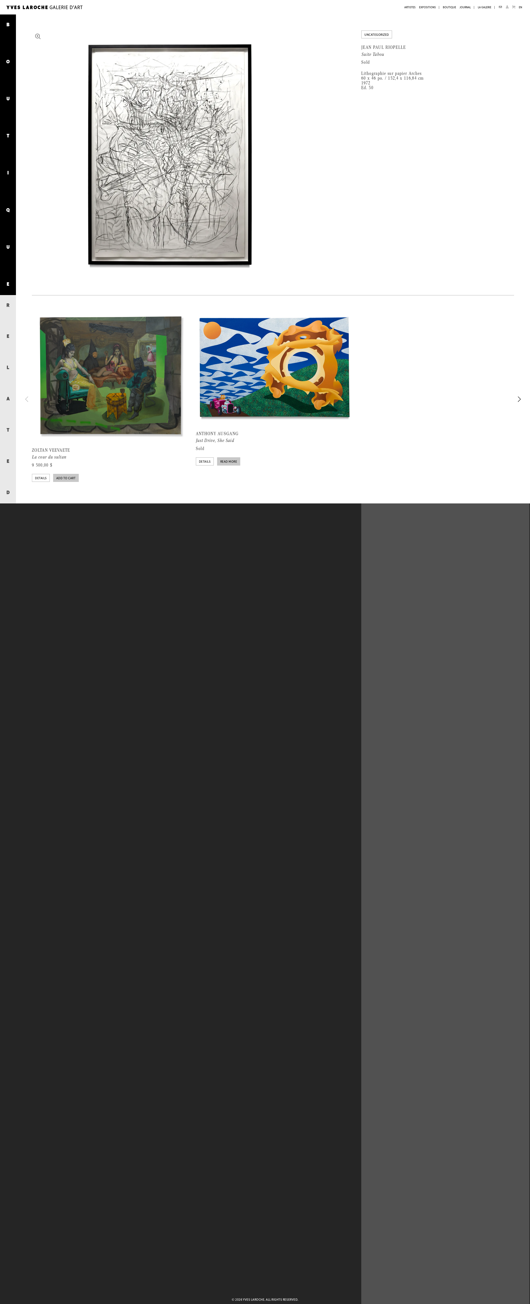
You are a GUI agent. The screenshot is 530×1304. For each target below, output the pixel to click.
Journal (465, 7)
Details (41, 478)
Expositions (427, 7)
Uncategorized (376, 35)
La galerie (484, 7)
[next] (518, 399)
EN (520, 7)
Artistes (410, 7)
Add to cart (66, 478)
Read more (228, 461)
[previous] (27, 399)
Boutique (449, 7)
